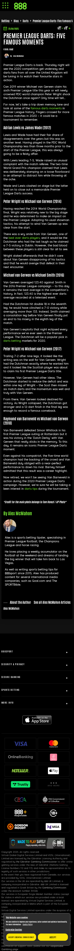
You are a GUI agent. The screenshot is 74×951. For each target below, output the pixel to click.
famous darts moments (46, 108)
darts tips (31, 488)
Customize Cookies (14, 929)
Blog (16, 21)
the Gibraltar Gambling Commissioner (36, 862)
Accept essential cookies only (21, 937)
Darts (26, 21)
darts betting (12, 340)
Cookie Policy (28, 924)
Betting (5, 21)
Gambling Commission (54, 887)
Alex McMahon (18, 56)
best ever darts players (24, 238)
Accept (53, 937)
